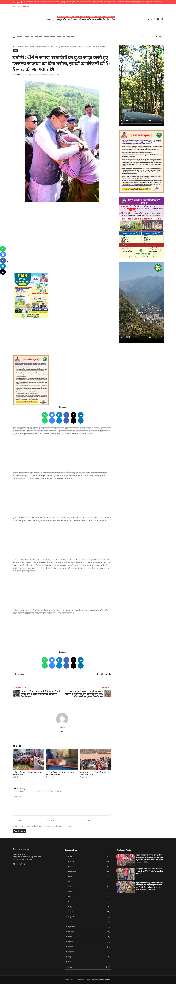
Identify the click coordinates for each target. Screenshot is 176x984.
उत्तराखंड (50, 19)
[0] (3, 260)
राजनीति (98, 19)
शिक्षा (114, 19)
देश (104, 19)
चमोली (27, 46)
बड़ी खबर (82, 19)
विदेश (109, 19)
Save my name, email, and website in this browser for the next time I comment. (45, 826)
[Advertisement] (85, 221)
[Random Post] (156, 37)
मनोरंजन (90, 19)
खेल (64, 19)
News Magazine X (105, 980)
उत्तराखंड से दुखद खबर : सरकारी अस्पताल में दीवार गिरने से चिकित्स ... (60, 773)
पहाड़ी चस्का (72, 19)
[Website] (62, 732)
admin (17, 75)
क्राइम (59, 19)
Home (15, 46)
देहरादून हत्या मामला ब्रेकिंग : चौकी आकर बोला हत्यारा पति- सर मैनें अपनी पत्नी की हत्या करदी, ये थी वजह (149, 871)
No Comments (29, 75)
